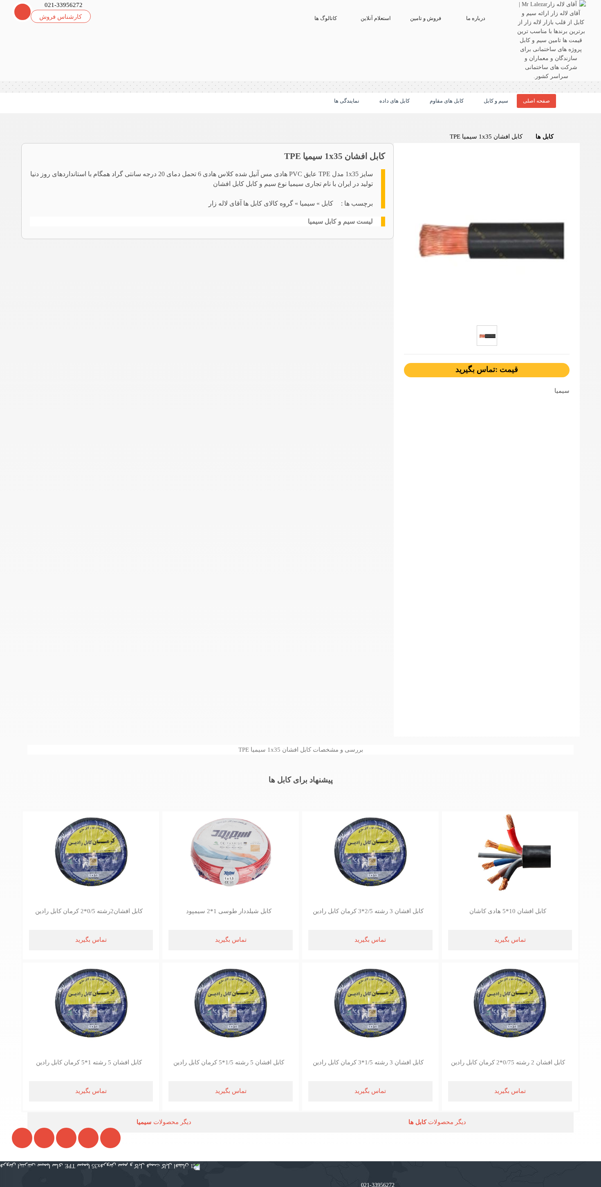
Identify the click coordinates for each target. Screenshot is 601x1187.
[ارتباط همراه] (16, 1170)
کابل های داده (394, 101)
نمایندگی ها (346, 101)
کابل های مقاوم (446, 101)
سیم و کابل (495, 101)
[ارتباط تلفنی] (38, 1170)
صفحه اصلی (536, 101)
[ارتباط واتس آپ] (60, 1170)
